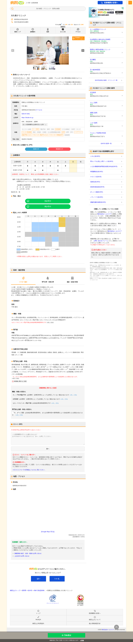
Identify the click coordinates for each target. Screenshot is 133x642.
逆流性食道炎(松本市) (97, 187)
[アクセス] (39, 110)
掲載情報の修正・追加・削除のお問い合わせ (27, 553)
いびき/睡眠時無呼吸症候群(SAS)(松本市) (103, 166)
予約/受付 (67, 635)
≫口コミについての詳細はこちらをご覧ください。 (29, 470)
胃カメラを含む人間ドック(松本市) (101, 161)
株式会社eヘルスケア (104, 214)
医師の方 (36, 149)
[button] (36, 68)
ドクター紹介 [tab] (23, 282)
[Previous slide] (12, 50)
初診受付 (47, 201)
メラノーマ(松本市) (96, 197)
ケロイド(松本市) (96, 176)
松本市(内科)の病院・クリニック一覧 (106, 80)
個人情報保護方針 (95, 623)
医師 (48, 31)
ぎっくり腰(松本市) (96, 192)
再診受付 (47, 206)
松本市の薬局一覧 (106, 143)
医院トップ (17, 31)
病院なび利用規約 (38, 623)
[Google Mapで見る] (47, 531)
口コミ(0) (63, 31)
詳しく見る (74, 395)
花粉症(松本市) (95, 182)
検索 (58, 8)
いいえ (57, 579)
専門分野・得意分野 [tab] (48, 282)
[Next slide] (82, 50)
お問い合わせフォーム (101, 241)
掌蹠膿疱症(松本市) (96, 171)
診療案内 (32, 31)
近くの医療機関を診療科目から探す (33, 124)
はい (38, 579)
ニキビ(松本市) (95, 156)
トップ (38, 613)
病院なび (17, 2)
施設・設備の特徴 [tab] (72, 282)
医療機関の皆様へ (111, 3)
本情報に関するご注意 (20, 381)
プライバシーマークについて (53, 603)
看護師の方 (59, 149)
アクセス (78, 31)
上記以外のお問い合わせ (21, 556)
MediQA (38, 619)
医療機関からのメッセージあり (79, 38)
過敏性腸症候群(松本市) (98, 202)
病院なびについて (95, 619)
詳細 (82, 640)
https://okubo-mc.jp (27, 117)
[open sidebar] (130, 2)
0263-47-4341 (26, 114)
